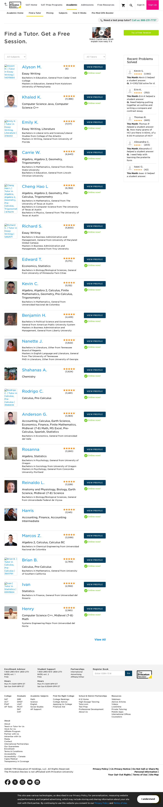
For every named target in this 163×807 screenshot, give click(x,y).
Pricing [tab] (49, 13)
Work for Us (10, 729)
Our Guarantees (11, 746)
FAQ (6, 677)
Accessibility (10, 754)
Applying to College (62, 704)
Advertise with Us (12, 736)
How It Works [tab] (79, 13)
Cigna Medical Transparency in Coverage (16, 760)
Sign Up (152, 5)
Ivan (26, 584)
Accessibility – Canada (14, 756)
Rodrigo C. (32, 391)
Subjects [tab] (63, 13)
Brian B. (30, 560)
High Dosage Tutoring (89, 702)
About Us (83, 712)
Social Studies (36, 707)
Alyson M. (31, 67)
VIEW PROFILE (95, 67)
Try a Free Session (141, 32)
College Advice (60, 702)
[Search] (131, 5)
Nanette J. (32, 341)
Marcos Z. (31, 535)
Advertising (76, 674)
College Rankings (61, 699)
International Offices (121, 714)
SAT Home (31, 5)
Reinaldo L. (33, 482)
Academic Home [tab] (15, 13)
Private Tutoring (119, 709)
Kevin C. (30, 283)
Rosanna (30, 449)
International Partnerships (16, 744)
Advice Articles (119, 702)
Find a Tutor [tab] (35, 13)
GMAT (19, 702)
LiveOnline (116, 707)
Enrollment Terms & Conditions (13, 750)
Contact (8, 741)
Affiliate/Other (77, 677)
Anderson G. (34, 414)
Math (32, 699)
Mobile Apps (117, 712)
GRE (19, 699)
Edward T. (32, 259)
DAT (19, 709)
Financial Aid (59, 707)
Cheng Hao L (35, 186)
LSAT (19, 704)
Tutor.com (83, 704)
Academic (71, 5)
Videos (115, 704)
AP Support (35, 709)
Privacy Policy (101, 803)
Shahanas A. (34, 370)
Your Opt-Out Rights (119, 774)
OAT (19, 712)
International (77, 672)
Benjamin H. (34, 315)
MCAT (19, 707)
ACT (6, 702)
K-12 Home (84, 699)
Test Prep (83, 707)
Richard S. (32, 226)
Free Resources (105, 5)
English (33, 704)
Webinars (116, 699)
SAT (6, 699)
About (7, 724)
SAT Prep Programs (51, 5)
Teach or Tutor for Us (14, 726)
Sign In (140, 5)
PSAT (6, 704)
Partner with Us (11, 734)
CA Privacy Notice (120, 769)
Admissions (87, 5)
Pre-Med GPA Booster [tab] (102, 13)
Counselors (117, 717)
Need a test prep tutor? (129, 20)
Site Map (154, 774)
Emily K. (30, 122)
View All (100, 639)
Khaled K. (31, 97)
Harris (28, 510)
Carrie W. (31, 152)
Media (7, 739)
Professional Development (91, 709)
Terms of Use (120, 803)
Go (128, 673)
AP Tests (8, 707)
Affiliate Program (12, 731)
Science (34, 702)
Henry (28, 608)
